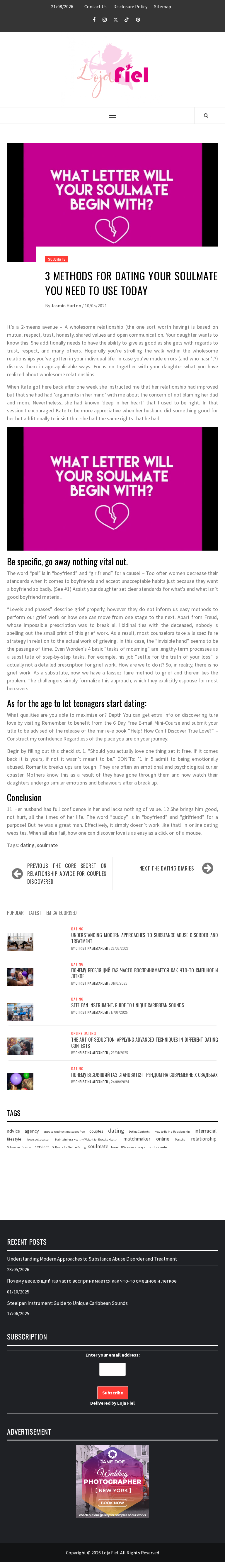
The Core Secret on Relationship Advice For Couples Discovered (67, 873)
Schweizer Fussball (20, 1147)
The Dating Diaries (166, 868)
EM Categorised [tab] (61, 912)
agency (32, 1131)
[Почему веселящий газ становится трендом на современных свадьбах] (20, 1081)
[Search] (206, 115)
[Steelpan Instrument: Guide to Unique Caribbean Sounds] (20, 1011)
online (162, 1138)
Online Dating (83, 1033)
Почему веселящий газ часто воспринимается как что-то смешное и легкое (144, 973)
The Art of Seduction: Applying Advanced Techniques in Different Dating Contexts (144, 1042)
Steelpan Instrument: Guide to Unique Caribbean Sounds (127, 1005)
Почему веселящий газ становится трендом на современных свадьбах (144, 1074)
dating (27, 845)
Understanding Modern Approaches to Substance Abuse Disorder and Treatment (144, 938)
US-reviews (128, 1147)
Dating (77, 929)
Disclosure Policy (130, 6)
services (42, 1146)
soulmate (47, 845)
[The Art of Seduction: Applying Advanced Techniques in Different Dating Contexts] (20, 1046)
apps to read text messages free (64, 1131)
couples (96, 1131)
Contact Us (95, 6)
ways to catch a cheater (153, 1147)
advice (13, 1131)
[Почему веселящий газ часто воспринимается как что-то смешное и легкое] (20, 976)
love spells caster (38, 1139)
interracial (206, 1131)
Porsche (180, 1139)
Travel (115, 1147)
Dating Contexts (139, 1131)
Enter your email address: (113, 1379)
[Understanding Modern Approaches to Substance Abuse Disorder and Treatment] (20, 941)
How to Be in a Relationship (172, 1131)
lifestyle (14, 1139)
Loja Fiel (126, 1403)
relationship (204, 1139)
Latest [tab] (35, 912)
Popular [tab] (15, 912)
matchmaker (136, 1139)
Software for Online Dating (69, 1147)
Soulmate (56, 259)
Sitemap (162, 6)
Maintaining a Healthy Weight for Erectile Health (86, 1139)
